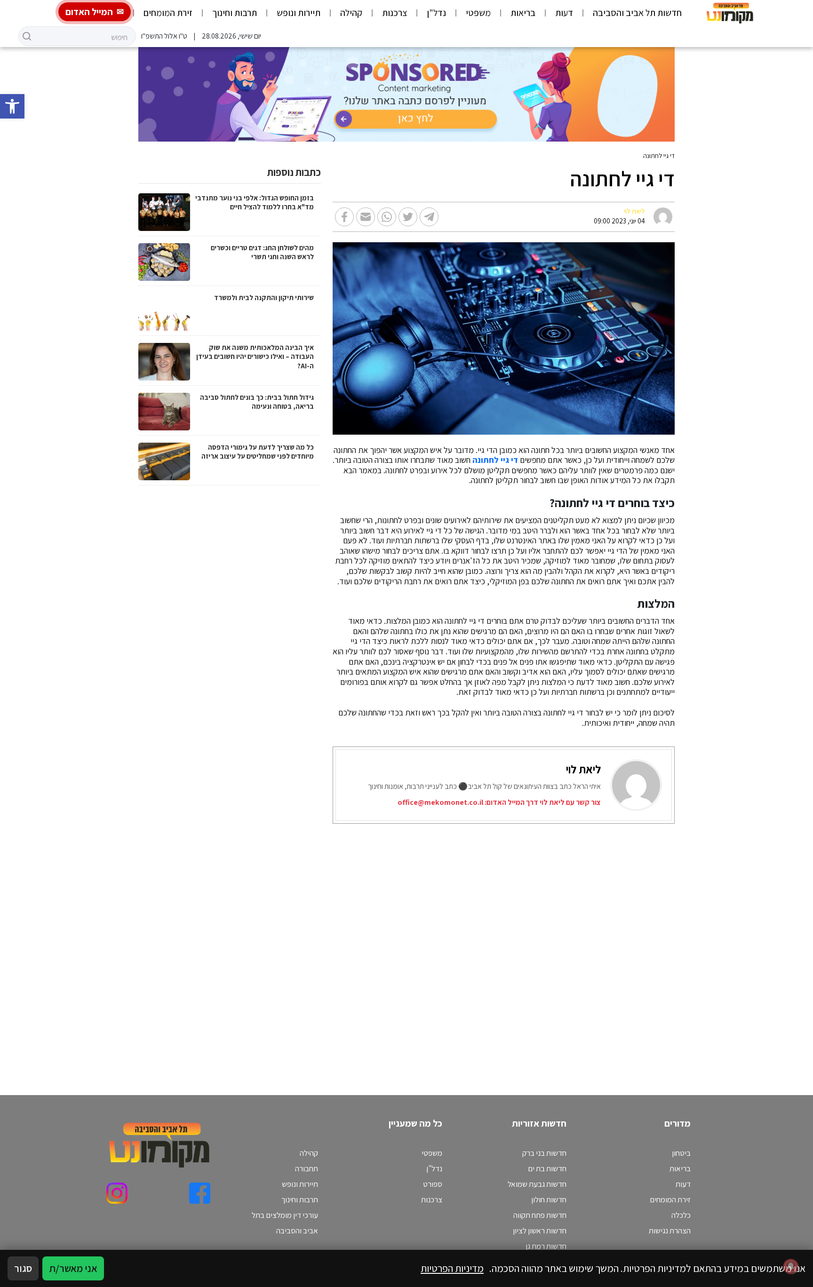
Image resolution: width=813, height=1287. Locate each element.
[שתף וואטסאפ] (386, 216)
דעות (564, 13)
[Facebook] (200, 1193)
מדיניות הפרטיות (452, 1268)
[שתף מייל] (365, 216)
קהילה (351, 13)
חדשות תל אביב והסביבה (637, 13)
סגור (23, 1268)
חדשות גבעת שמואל (537, 1184)
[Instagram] (117, 1193)
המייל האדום (89, 12)
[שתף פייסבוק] (344, 216)
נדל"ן (436, 13)
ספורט (432, 1184)
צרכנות (394, 13)
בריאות (522, 13)
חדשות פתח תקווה (539, 1215)
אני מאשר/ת (73, 1268)
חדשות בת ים (547, 1168)
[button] (12, 106)
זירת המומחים (167, 13)
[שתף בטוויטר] (408, 216)
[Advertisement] (445, 947)
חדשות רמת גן (546, 1246)
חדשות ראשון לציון (539, 1230)
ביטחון (681, 1153)
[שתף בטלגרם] (429, 216)
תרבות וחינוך (234, 13)
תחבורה (306, 1168)
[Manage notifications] (790, 1266)
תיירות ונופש (298, 13)
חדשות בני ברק (544, 1153)
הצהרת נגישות (670, 1230)
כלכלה (681, 1215)
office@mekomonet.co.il (440, 802)
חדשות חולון (548, 1199)
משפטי (478, 13)
